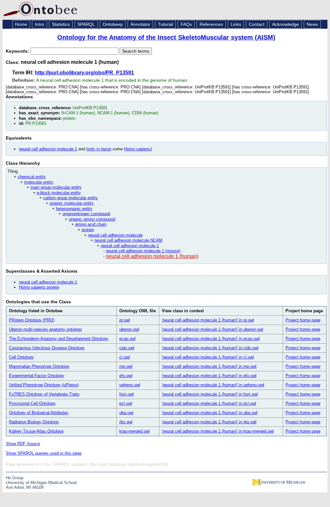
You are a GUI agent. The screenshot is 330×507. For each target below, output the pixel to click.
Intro (39, 24)
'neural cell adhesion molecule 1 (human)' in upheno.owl (213, 384)
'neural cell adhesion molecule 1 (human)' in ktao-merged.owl (218, 431)
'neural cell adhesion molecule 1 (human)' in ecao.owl (211, 338)
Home (21, 24)
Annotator (140, 24)
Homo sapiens (137, 149)
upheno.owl (129, 384)
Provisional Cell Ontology (32, 403)
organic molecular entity (72, 203)
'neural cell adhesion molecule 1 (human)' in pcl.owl (209, 403)
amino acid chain (90, 224)
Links (236, 24)
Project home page (303, 320)
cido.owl (126, 347)
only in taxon (99, 149)
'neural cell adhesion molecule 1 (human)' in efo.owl (209, 375)
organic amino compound (92, 219)
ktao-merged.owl (134, 431)
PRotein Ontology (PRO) (31, 320)
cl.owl (124, 357)
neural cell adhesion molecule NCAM (128, 240)
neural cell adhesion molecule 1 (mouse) (143, 250)
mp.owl (125, 366)
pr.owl (124, 320)
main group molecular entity (56, 187)
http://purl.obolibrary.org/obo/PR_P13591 (84, 72)
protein (88, 229)
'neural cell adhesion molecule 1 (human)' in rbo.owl (209, 422)
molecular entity (38, 182)
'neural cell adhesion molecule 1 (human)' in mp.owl (209, 366)
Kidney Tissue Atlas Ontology (36, 431)
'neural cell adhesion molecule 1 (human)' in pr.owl (208, 320)
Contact (256, 24)
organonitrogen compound (86, 213)
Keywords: (18, 51)
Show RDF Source (23, 443)
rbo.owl (125, 422)
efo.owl (125, 375)
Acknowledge (285, 24)
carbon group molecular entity (70, 197)
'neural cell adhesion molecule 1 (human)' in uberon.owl (212, 329)
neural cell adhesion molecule (115, 235)
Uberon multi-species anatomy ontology (45, 329)
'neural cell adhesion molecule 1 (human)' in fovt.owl (210, 394)
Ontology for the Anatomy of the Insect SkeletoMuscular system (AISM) (166, 37)
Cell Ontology (21, 357)
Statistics (61, 24)
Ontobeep (113, 24)
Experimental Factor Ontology (36, 375)
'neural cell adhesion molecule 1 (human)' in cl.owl (208, 357)
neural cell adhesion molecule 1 (48, 149)
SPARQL (86, 24)
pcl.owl (125, 403)
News (312, 24)
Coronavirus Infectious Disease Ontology (47, 347)
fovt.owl (126, 394)
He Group (14, 477)
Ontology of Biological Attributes (38, 412)
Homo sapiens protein (39, 287)
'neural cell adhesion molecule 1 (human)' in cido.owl (210, 347)
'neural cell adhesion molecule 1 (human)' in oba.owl (209, 412)
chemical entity (32, 176)
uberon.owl (129, 329)
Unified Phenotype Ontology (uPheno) (44, 384)
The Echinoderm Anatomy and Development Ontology (58, 338)
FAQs (186, 24)
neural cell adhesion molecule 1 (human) (152, 256)
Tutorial (165, 24)
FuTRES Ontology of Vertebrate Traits (44, 394)
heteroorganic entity (74, 208)
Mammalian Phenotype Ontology (39, 366)
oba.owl (126, 412)
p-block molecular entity (59, 192)
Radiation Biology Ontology (34, 422)
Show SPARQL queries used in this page (44, 453)
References (211, 24)
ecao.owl (127, 338)
